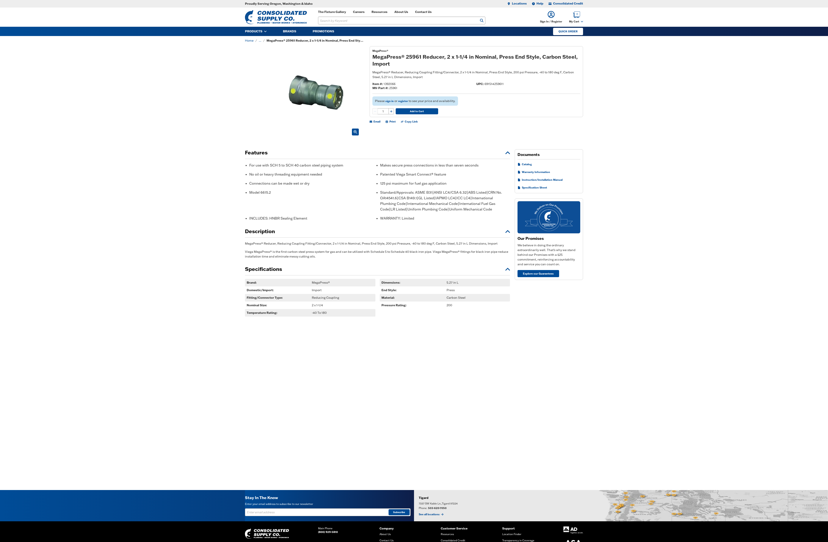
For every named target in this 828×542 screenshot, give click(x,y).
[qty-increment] (391, 111)
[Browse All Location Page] (621, 505)
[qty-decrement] (375, 111)
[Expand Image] (355, 132)
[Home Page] (276, 17)
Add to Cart (417, 111)
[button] (551, 17)
